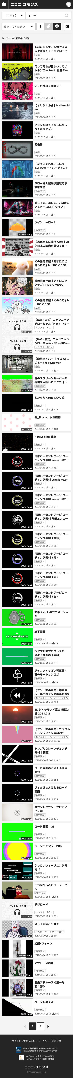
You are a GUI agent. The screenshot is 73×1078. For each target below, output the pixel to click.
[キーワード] (57, 26)
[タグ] (48, 26)
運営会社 (56, 1040)
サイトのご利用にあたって (26, 1040)
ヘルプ (45, 1040)
